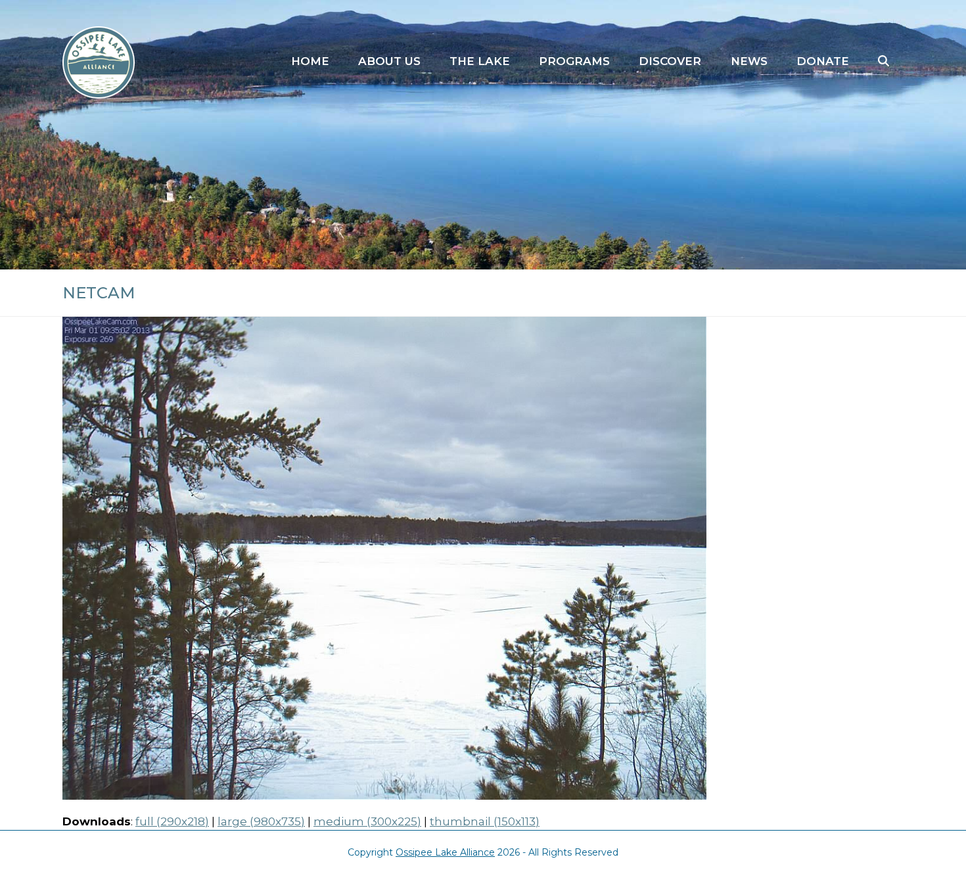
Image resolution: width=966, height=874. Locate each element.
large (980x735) (261, 821)
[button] (883, 61)
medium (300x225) (367, 821)
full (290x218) (172, 821)
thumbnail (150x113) (485, 821)
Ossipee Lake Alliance (445, 852)
